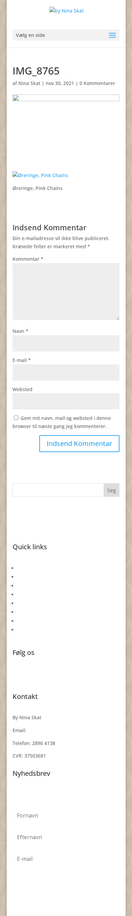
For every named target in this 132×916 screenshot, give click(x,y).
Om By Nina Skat (36, 594)
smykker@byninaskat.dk (56, 730)
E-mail (22, 360)
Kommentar (28, 259)
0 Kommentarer (97, 83)
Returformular (33, 577)
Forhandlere (31, 629)
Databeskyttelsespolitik (43, 612)
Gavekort (27, 568)
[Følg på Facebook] (18, 674)
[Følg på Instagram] (31, 674)
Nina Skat (29, 83)
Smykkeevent (32, 585)
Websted (22, 389)
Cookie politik (32, 621)
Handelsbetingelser (39, 603)
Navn (20, 331)
